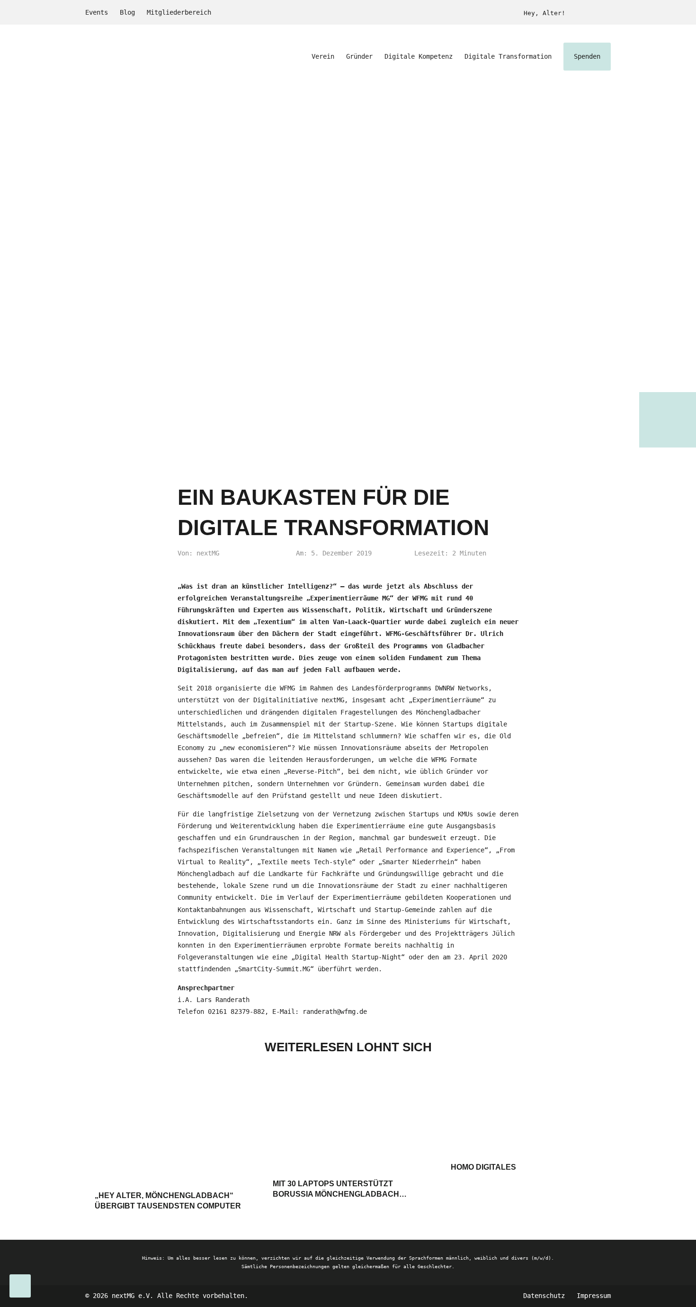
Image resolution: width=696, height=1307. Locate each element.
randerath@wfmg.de (335, 1011)
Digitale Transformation (508, 56)
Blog (127, 12)
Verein (323, 56)
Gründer (359, 56)
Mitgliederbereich (179, 12)
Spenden (587, 56)
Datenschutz (544, 1295)
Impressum (594, 1295)
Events (96, 12)
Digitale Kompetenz (418, 56)
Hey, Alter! (544, 13)
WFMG (438, 759)
